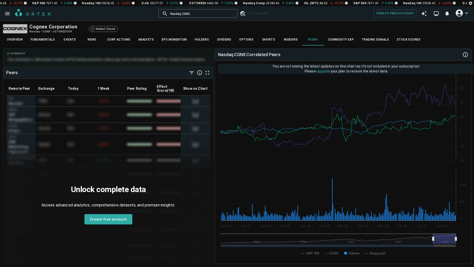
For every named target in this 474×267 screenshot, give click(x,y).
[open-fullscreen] (207, 73)
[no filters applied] (192, 73)
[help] (199, 73)
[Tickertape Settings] (470, 3)
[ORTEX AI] (424, 14)
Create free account (395, 13)
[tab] (15, 39)
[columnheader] (21, 88)
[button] (242, 14)
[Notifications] (447, 13)
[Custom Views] (436, 14)
